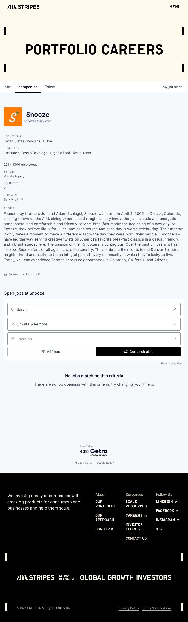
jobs (7, 86)
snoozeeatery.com (38, 121)
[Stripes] (23, 7)
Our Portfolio (105, 503)
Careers (135, 515)
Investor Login (134, 526)
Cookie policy (105, 462)
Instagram (166, 520)
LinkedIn (165, 501)
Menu (175, 6)
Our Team (104, 529)
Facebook (165, 510)
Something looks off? (25, 274)
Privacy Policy (129, 608)
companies (28, 86)
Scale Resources (136, 503)
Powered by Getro (172, 363)
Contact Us (136, 538)
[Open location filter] (175, 339)
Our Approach (104, 517)
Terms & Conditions (156, 608)
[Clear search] (175, 309)
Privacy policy (83, 462)
